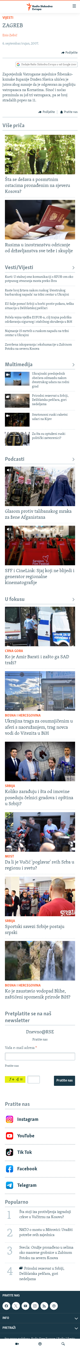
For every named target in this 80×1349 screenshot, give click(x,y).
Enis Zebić (9, 35)
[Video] (17, 1344)
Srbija (10, 786)
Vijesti (7, 18)
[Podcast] (40, 1344)
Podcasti (14, 459)
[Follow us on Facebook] (6, 1306)
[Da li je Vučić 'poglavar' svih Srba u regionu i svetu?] (40, 832)
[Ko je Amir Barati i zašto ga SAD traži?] (40, 626)
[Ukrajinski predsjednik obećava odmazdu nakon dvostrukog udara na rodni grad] (17, 379)
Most (9, 857)
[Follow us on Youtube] (25, 1306)
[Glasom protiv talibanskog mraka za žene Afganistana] (40, 486)
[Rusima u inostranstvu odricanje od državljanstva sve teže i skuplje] (40, 219)
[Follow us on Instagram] (35, 1306)
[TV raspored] (54, 1306)
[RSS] (44, 1306)
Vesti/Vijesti (19, 268)
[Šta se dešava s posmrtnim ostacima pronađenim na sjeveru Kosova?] (40, 154)
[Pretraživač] (63, 1344)
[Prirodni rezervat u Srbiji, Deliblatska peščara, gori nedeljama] (17, 401)
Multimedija (19, 365)
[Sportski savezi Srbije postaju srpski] (40, 896)
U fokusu (15, 599)
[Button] (69, 52)
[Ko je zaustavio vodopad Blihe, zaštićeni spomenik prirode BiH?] (40, 961)
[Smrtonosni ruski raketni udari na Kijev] (17, 420)
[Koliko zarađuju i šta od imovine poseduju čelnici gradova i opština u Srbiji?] (40, 761)
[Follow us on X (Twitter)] (16, 1306)
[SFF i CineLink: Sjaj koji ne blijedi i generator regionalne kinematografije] (40, 545)
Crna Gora (14, 651)
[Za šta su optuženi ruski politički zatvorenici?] (17, 439)
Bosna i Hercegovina (23, 716)
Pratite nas (64, 1081)
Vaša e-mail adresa (21, 1048)
